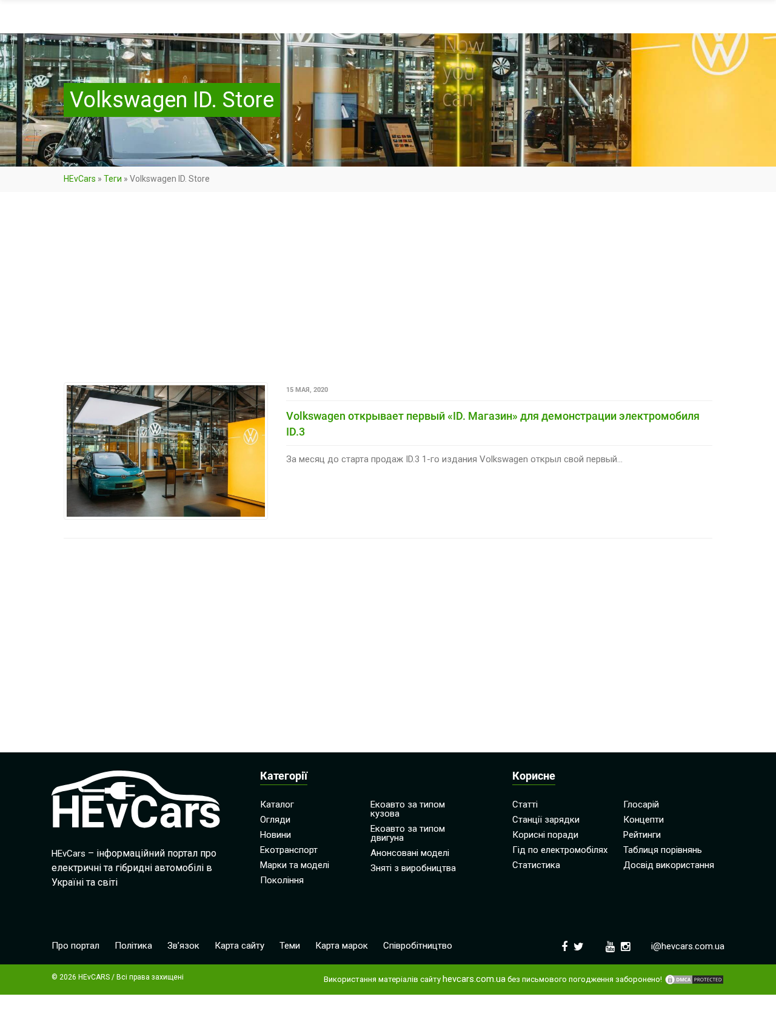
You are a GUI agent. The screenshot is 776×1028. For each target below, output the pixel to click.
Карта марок (341, 945)
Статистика (536, 865)
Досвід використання (668, 865)
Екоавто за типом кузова (407, 809)
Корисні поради (545, 834)
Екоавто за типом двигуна (407, 833)
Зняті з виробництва (413, 868)
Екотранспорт (289, 849)
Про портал (75, 945)
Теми (289, 945)
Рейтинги (642, 834)
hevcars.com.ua (474, 979)
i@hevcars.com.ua (687, 946)
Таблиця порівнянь (662, 849)
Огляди (275, 819)
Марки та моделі (294, 865)
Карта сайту (239, 945)
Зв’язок (183, 945)
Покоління (282, 880)
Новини (275, 834)
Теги (113, 179)
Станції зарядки (546, 819)
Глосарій (641, 804)
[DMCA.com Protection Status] (694, 979)
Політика (133, 945)
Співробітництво (417, 945)
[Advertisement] (388, 292)
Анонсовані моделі (409, 852)
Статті (525, 804)
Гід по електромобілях (559, 849)
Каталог (277, 804)
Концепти (643, 819)
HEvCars (80, 179)
